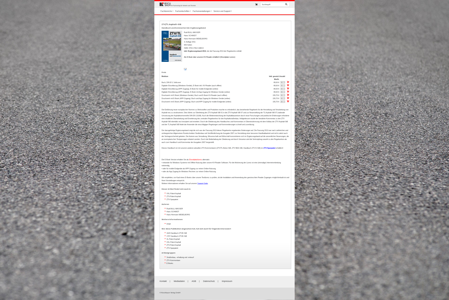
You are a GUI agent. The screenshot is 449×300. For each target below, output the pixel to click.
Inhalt (169, 224)
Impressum (227, 281)
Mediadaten (179, 281)
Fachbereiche (166, 11)
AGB (194, 281)
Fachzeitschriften (182, 11)
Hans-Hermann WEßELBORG (178, 215)
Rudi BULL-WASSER (175, 209)
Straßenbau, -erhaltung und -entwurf (180, 257)
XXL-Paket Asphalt (174, 193)
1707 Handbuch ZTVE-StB (177, 236)
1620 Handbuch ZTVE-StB (177, 233)
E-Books (170, 263)
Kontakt (163, 281)
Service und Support (222, 11)
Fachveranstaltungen (201, 11)
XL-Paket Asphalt (173, 239)
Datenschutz (209, 281)
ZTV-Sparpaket (172, 199)
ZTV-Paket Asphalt (174, 196)
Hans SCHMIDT (173, 212)
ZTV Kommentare (173, 260)
